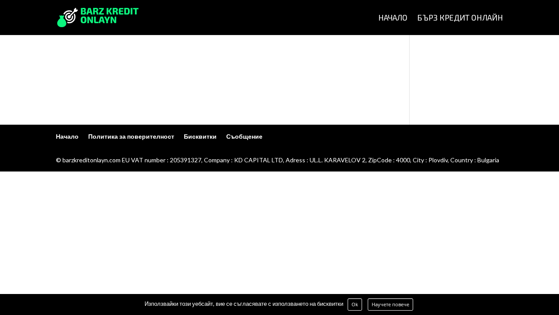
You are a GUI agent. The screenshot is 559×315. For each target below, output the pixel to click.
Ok (355, 304)
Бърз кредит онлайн (460, 18)
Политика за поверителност (131, 136)
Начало (392, 18)
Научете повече (390, 304)
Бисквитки (200, 136)
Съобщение (244, 136)
